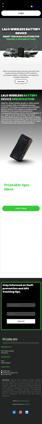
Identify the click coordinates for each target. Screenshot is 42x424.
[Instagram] (20, 412)
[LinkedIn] (27, 412)
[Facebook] (14, 412)
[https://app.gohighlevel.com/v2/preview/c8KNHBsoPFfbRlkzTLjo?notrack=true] (35, 6)
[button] (3, 3)
